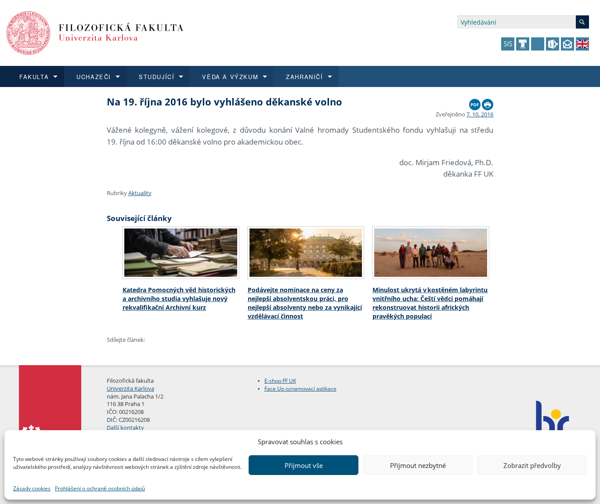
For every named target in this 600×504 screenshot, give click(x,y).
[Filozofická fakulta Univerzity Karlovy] (95, 32)
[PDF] (475, 102)
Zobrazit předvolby (532, 465)
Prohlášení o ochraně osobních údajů (100, 488)
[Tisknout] (487, 102)
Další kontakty (125, 427)
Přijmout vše (304, 465)
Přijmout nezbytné (418, 465)
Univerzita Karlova (130, 388)
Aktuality (140, 193)
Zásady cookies (32, 488)
